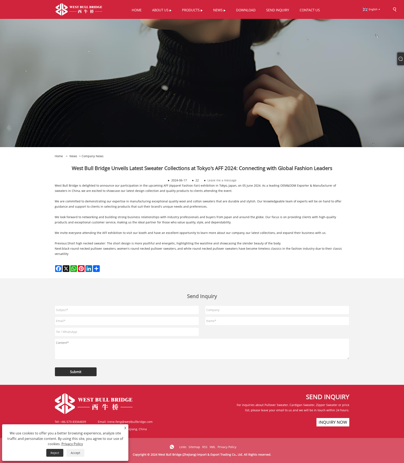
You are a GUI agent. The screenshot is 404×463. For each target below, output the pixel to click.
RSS (204, 447)
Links (182, 447)
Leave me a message (222, 180)
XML (212, 447)
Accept (75, 453)
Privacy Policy (227, 447)
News (73, 156)
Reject (54, 453)
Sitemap (194, 447)
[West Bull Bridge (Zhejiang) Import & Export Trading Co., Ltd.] (79, 9)
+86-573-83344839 (73, 422)
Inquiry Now (333, 422)
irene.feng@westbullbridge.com (130, 422)
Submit (75, 371)
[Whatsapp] (172, 447)
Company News (93, 156)
